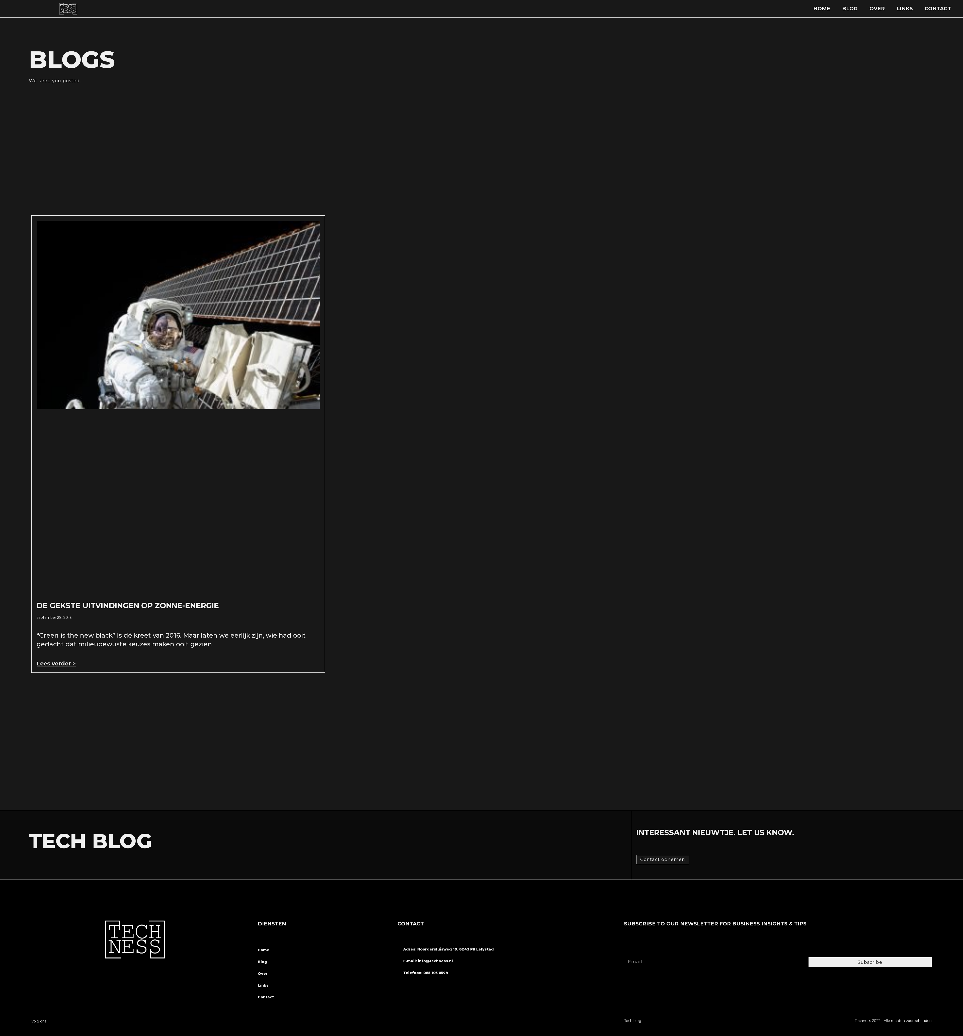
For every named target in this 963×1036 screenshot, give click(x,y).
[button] (662, 859)
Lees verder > (56, 663)
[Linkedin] (146, 1021)
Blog (850, 9)
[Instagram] (137, 1021)
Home (821, 9)
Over (877, 9)
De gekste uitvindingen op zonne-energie (128, 605)
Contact (938, 9)
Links (905, 9)
